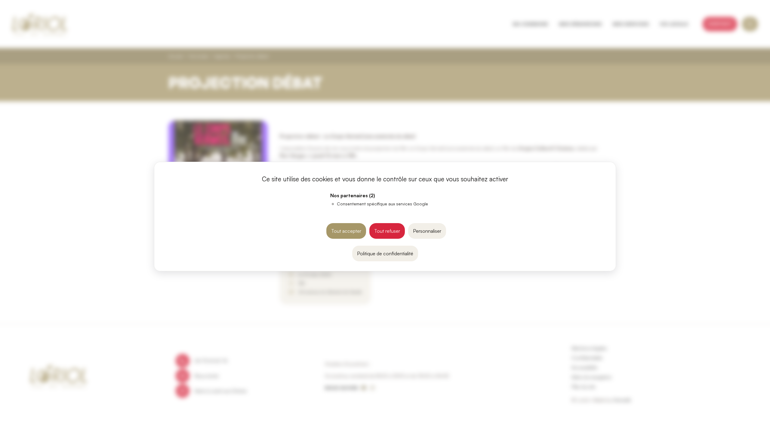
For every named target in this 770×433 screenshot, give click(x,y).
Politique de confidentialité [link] (385, 253)
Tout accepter (346, 231)
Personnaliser (427, 231)
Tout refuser (387, 231)
